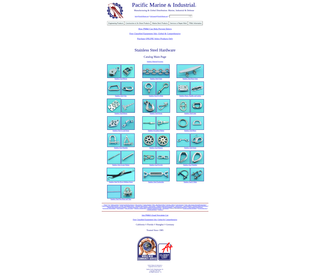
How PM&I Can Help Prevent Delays (155, 29)
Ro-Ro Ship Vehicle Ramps (109, 208)
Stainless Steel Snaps (190, 148)
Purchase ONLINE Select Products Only (155, 38)
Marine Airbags (115, 204)
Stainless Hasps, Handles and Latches (190, 96)
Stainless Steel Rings (190, 131)
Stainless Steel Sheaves (156, 148)
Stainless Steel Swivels (156, 165)
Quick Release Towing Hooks (195, 207)
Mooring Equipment (167, 207)
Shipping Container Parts (140, 208)
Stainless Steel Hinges (121, 113)
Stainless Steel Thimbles (190, 165)
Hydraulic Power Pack (133, 207)
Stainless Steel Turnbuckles (156, 182)
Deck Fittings (152, 206)
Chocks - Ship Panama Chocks (127, 206)
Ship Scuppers (120, 208)
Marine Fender (178, 206)
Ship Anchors (139, 204)
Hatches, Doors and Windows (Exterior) (117, 207)
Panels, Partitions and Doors (180, 207)
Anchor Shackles (147, 204)
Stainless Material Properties (155, 61)
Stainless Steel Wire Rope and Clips (121, 199)
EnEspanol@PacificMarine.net (159, 16)
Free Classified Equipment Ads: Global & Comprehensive (155, 33)
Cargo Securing (179, 204)
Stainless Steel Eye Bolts (156, 96)
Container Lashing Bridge (141, 206)
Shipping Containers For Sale (154, 208)
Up (109, 204)
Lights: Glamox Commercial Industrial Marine (150, 207)
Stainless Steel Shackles (121, 148)
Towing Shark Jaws (202, 208)
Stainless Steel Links (190, 113)
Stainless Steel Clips (121, 96)
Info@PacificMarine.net (142, 16)
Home (105, 204)
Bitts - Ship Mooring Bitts (159, 204)
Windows (160, 209)
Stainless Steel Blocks (121, 79)
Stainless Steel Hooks (156, 113)
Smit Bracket (166, 208)
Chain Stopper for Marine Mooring (110, 206)
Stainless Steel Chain (156, 79)
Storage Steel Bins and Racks (190, 208)
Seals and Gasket (129, 208)
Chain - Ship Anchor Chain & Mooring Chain (195, 204)
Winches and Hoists (152, 209)
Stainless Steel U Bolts (190, 182)
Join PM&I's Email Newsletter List (155, 215)
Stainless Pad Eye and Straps (121, 131)
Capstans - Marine (170, 204)
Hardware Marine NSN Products (200, 206)
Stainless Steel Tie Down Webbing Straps (121, 182)
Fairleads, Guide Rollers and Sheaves (165, 206)
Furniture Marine (187, 206)
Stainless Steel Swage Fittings (120, 165)
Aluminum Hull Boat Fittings (127, 204)
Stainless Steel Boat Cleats (190, 79)
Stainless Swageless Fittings (156, 131)
